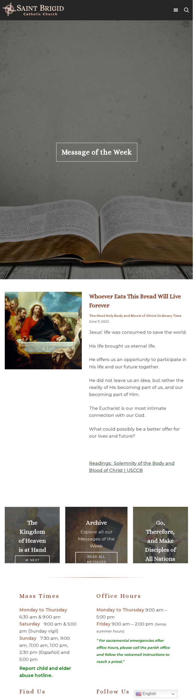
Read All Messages (96, 559)
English (149, 693)
